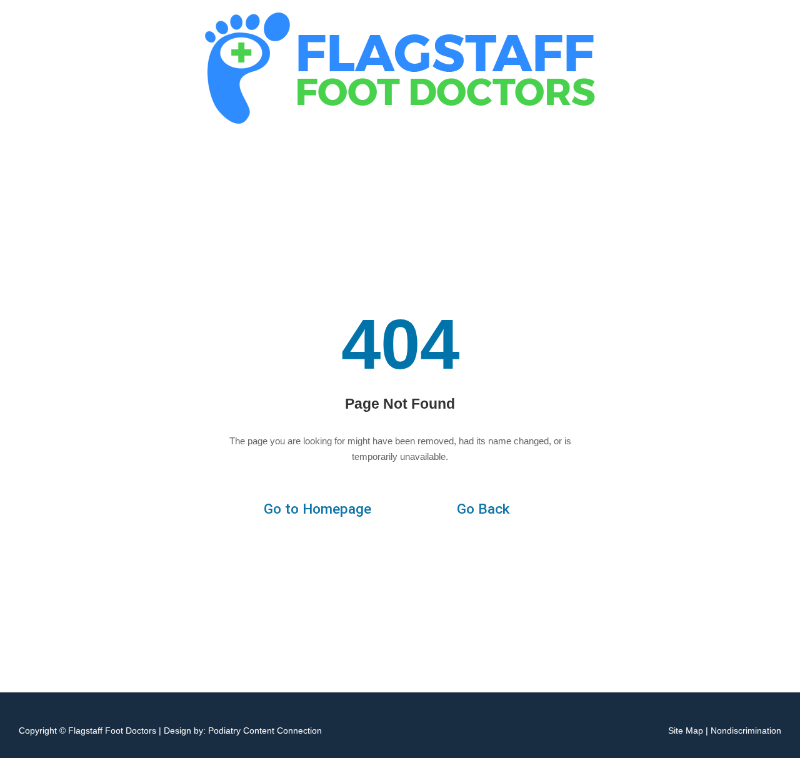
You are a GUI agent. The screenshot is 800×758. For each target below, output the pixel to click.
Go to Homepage (317, 509)
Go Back (483, 509)
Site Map (685, 731)
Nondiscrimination (746, 731)
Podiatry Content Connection (265, 731)
